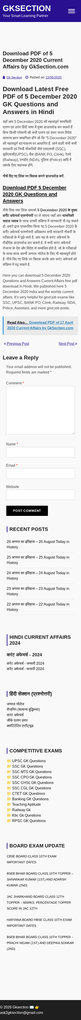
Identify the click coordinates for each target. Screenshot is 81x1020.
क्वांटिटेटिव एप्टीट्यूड (20, 726)
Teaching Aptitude (26, 804)
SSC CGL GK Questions (31, 788)
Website (12, 487)
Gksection (27, 8)
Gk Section (14, 77)
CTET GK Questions (28, 794)
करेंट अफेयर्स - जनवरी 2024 (25, 663)
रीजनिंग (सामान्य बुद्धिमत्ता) (23, 709)
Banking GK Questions (30, 799)
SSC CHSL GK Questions (33, 783)
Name (12, 444)
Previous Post (17, 344)
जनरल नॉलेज (15, 704)
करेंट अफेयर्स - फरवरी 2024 (25, 669)
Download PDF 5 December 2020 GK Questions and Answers (34, 194)
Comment (15, 383)
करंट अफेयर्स (15, 715)
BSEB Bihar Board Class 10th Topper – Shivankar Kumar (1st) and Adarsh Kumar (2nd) (40, 879)
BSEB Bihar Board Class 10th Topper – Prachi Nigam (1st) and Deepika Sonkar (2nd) (40, 943)
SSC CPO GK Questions (32, 777)
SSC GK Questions (27, 766)
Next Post (67, 344)
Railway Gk (21, 810)
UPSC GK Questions (29, 761)
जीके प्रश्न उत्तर (17, 720)
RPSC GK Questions (29, 821)
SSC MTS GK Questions (32, 772)
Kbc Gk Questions (26, 815)
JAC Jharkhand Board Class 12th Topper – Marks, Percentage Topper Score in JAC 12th (39, 902)
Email (12, 465)
